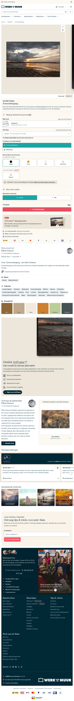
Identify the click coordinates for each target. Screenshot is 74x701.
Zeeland (21, 292)
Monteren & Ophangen (13, 589)
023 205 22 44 (28, 570)
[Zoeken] (70, 12)
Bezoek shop (5, 256)
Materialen (39, 16)
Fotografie (60, 289)
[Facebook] (16, 667)
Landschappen (7, 289)
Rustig (4, 280)
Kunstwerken (5, 16)
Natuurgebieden (43, 292)
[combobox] (32, 12)
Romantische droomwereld (10, 295)
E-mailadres (8, 530)
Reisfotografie (31, 295)
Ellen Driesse (10, 101)
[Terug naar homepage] (11, 6)
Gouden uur (54, 292)
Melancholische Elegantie (55, 295)
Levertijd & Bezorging (12, 587)
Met (55, 197)
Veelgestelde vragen (12, 579)
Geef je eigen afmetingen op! (19, 138)
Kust (27, 292)
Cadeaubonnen (10, 592)
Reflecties (42, 295)
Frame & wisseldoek (12, 145)
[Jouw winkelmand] (71, 7)
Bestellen (9, 581)
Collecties (17, 16)
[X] (19, 667)
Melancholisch (13, 280)
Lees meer (16, 256)
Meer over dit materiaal (64, 119)
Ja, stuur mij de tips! (12, 539)
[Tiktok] (22, 667)
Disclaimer (30, 688)
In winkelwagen (38, 209)
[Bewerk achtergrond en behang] (62, 30)
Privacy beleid (57, 688)
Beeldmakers (28, 16)
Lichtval (33, 292)
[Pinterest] (13, 667)
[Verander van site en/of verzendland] (71, 1)
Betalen (8, 584)
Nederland (25, 289)
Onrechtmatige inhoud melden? (43, 688)
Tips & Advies (51, 16)
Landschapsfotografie (9, 292)
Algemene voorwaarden (19, 688)
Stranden (17, 289)
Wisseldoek (9, 150)
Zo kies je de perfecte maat (63, 130)
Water (23, 295)
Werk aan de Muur (11, 634)
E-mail (20, 573)
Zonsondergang (36, 289)
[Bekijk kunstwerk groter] (62, 26)
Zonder (21, 197)
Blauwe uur (64, 292)
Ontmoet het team (46, 590)
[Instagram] (10, 667)
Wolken (45, 289)
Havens (52, 289)
